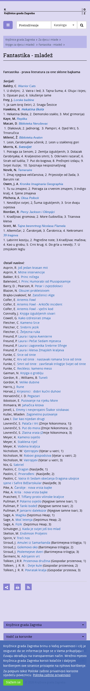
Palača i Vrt (30, 423)
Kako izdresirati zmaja (34, 318)
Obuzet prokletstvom (34, 290)
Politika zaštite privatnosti (52, 675)
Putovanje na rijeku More (39, 400)
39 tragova (10, 235)
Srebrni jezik (29, 327)
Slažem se (13, 682)
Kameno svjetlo (29, 437)
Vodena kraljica (29, 446)
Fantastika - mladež (50, 44)
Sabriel (19, 465)
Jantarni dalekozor (33, 510)
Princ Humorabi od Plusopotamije (46, 281)
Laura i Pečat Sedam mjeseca (39, 341)
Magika (21, 515)
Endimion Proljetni (33, 533)
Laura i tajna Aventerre (35, 336)
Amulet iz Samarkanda (34, 542)
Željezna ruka (30, 332)
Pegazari (34, 396)
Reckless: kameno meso (34, 368)
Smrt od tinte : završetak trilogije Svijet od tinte (51, 364)
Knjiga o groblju (31, 373)
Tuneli (43, 378)
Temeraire (25, 170)
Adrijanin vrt (30, 556)
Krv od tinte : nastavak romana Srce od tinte (49, 359)
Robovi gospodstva (38, 455)
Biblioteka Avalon (31, 137)
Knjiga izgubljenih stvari (37, 313)
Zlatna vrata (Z (32, 432)
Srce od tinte (26, 355)
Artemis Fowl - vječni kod (35, 309)
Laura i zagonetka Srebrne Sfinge (42, 345)
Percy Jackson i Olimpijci (38, 212)
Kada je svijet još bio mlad (41, 529)
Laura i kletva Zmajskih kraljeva (41, 350)
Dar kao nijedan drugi (29, 419)
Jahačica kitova (33, 405)
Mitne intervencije (31, 272)
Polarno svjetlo (31, 501)
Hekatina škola (32, 109)
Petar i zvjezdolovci (49, 286)
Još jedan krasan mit (33, 268)
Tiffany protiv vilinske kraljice (42, 497)
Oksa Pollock (30, 198)
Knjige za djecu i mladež (20, 44)
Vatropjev (31, 460)
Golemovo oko (27, 547)
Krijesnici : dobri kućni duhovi (39, 391)
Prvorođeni (26, 474)
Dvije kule (34, 565)
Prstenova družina (37, 561)
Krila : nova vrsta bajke (31, 492)
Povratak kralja (36, 570)
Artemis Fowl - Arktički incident (39, 304)
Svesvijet (25, 147)
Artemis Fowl (26, 300)
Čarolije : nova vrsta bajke (33, 487)
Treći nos (23, 538)
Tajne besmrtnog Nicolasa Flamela (41, 226)
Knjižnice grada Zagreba (20, 39)
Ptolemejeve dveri (30, 552)
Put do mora (30, 428)
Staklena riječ (27, 442)
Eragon (23, 469)
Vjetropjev (31, 451)
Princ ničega (30, 277)
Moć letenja (24, 520)
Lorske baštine (24, 100)
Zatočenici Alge (44, 295)
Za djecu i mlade (48, 39)
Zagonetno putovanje (41, 414)
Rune (20, 387)
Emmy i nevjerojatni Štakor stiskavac (42, 410)
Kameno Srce (30, 323)
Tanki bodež (29, 506)
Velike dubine (29, 382)
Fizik (20, 524)
